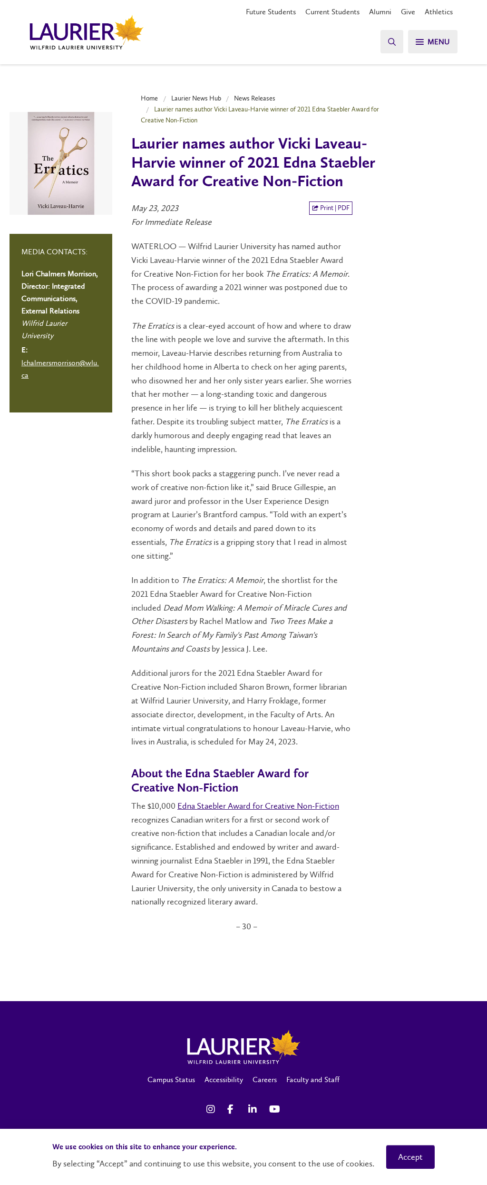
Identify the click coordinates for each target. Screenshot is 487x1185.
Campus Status (171, 1079)
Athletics (439, 11)
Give (408, 11)
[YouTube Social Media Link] (275, 1109)
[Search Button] (391, 41)
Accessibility (224, 1079)
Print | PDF (334, 208)
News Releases (254, 98)
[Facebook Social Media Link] (233, 1109)
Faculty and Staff (313, 1079)
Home (149, 98)
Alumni (380, 11)
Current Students (332, 11)
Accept (410, 1157)
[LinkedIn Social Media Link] (254, 1109)
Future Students (271, 11)
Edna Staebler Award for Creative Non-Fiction (258, 806)
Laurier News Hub (196, 98)
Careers (265, 1079)
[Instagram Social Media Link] (212, 1109)
